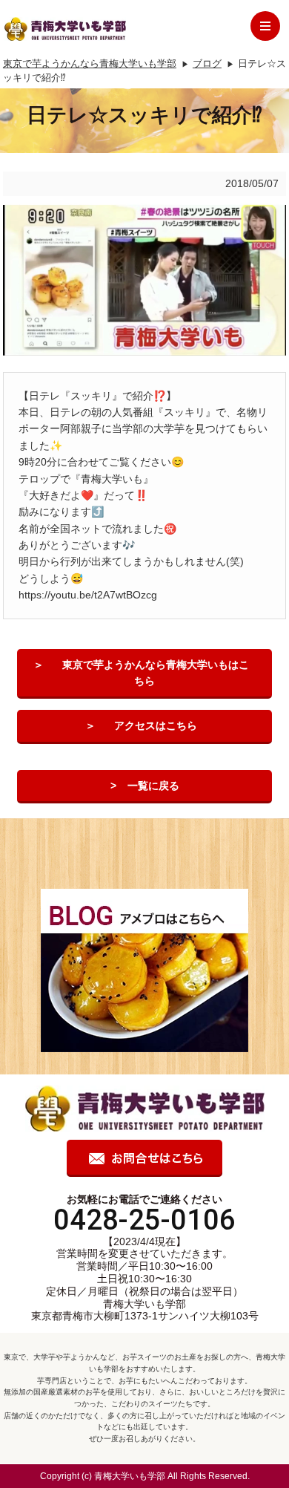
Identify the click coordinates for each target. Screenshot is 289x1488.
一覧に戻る (153, 786)
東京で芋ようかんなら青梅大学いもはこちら (155, 673)
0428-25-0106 (144, 1220)
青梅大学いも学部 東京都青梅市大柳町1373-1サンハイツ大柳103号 (145, 1310)
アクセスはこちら (155, 725)
